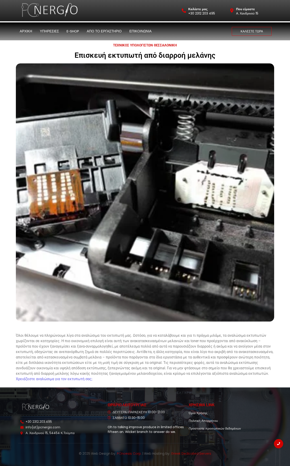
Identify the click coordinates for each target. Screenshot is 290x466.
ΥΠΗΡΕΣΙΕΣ (49, 31)
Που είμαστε (245, 9)
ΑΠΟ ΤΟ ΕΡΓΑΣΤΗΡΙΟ (104, 31)
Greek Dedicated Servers (191, 453)
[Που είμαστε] (232, 10)
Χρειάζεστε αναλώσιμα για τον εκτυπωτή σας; (54, 379)
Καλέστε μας (198, 9)
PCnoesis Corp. (129, 453)
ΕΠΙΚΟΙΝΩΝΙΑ (140, 31)
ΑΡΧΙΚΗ (26, 31)
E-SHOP (73, 31)
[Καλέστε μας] (184, 10)
